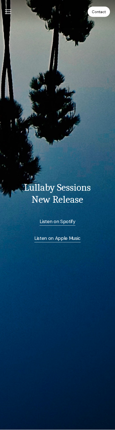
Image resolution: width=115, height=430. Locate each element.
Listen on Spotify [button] (57, 221)
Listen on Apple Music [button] (57, 238)
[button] (8, 12)
